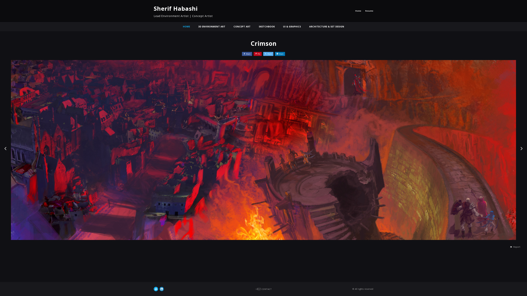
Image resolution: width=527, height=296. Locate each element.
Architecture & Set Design (326, 26)
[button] (515, 247)
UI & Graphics (292, 26)
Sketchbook (267, 26)
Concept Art (242, 26)
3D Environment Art (211, 26)
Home (358, 11)
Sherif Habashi (176, 8)
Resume (369, 11)
